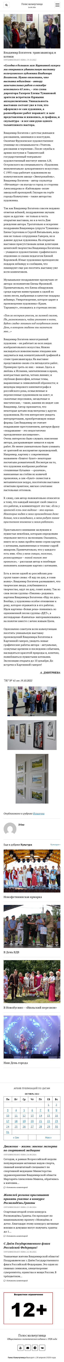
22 (48, 1121)
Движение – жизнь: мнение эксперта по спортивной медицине (30, 1148)
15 (48, 1115)
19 (24, 1121)
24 (7, 1126)
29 (48, 1126)
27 (32, 1126)
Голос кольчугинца (32, 4)
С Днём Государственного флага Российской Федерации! (27, 1245)
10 (7, 1115)
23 (56, 1121)
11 (16, 1115)
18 (16, 1121)
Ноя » (48, 1137)
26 (24, 1126)
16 (56, 1115)
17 (7, 1121)
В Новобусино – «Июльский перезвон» (30, 1007)
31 (7, 1132)
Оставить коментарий (17, 1187)
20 (32, 1121)
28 (40, 1126)
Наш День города (16, 1063)
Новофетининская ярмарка (23, 897)
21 (40, 1121)
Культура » (55, 844)
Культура (38, 813)
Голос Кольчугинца (17, 1357)
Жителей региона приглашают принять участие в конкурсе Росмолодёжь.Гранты (26, 1199)
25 (16, 1126)
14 (40, 1115)
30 (56, 1126)
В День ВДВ (11, 952)
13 (32, 1115)
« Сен (16, 1137)
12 (24, 1115)
